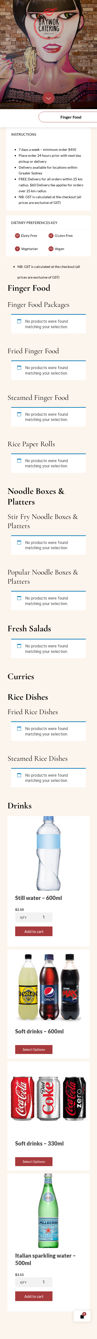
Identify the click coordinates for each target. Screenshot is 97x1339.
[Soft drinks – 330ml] (48, 1134)
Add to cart (34, 931)
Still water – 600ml (38, 897)
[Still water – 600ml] (48, 889)
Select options (34, 1049)
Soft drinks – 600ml (39, 1031)
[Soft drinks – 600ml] (48, 1022)
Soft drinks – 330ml (39, 1143)
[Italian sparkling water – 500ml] (48, 1246)
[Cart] (82, 1316)
